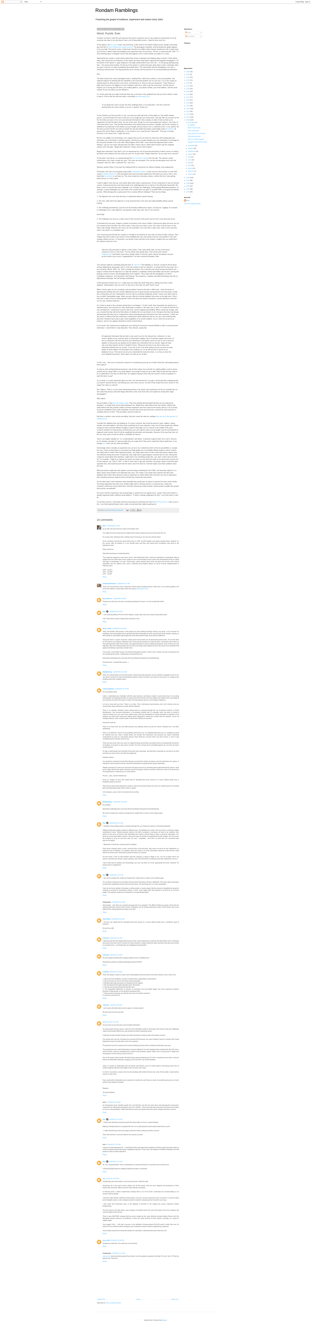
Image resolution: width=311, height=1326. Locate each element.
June (190, 160)
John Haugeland (108, 689)
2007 (188, 180)
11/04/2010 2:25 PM (114, 1144)
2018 (188, 94)
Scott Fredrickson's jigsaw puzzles (120, 47)
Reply (105, 577)
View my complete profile (192, 204)
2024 (188, 77)
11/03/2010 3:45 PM (114, 1102)
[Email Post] (127, 510)
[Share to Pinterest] (140, 510)
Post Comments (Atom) (113, 1303)
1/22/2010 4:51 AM (116, 938)
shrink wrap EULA (143, 96)
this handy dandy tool (108, 174)
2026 (188, 72)
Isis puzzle (114, 45)
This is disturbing (193, 131)
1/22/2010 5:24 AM (116, 955)
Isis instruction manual (140, 158)
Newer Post (101, 1299)
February (191, 171)
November (191, 145)
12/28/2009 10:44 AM (122, 689)
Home (138, 1299)
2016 (188, 100)
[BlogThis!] (133, 510)
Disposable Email (142, 589)
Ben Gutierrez (107, 598)
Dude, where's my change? (197, 133)
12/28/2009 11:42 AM (116, 823)
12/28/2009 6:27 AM (113, 526)
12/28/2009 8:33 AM (119, 598)
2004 (188, 189)
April (189, 165)
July (189, 157)
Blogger (164, 1320)
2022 (188, 83)
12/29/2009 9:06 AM (118, 919)
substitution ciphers (139, 172)
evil (104, 443)
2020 (188, 89)
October (191, 148)
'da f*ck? (137, 265)
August (190, 154)
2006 (188, 183)
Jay (104, 1022)
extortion (171, 129)
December (191, 122)
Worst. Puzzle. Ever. (194, 128)
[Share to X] (136, 510)
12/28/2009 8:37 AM (115, 611)
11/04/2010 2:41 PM (115, 1161)
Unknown (106, 938)
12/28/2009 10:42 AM (120, 672)
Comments (190, 36)
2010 (188, 117)
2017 (188, 97)
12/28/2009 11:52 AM (116, 875)
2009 (188, 120)
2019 (188, 91)
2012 (188, 111)
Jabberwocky (107, 254)
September (192, 151)
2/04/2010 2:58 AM (116, 972)
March (190, 168)
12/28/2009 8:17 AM (123, 583)
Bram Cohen (107, 628)
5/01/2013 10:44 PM (117, 1240)
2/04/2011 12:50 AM (112, 1178)
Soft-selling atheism (194, 136)
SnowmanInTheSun (109, 583)
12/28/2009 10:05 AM (119, 628)
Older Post (174, 1299)
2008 (188, 177)
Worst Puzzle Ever (160, 502)
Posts (189, 32)
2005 (188, 186)
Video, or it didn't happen (196, 139)
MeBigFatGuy (107, 672)
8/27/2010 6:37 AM (112, 1022)
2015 (188, 103)
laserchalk (106, 1240)
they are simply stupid (120, 403)
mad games (106, 1256)
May (189, 163)
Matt (104, 526)
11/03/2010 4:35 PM (115, 1119)
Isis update (191, 125)
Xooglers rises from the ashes (197, 142)
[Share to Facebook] (138, 510)
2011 (188, 114)
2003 (188, 192)
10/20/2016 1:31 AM (118, 1253)
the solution (108, 176)
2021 (188, 86)
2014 (188, 106)
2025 (188, 74)
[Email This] (131, 510)
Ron (104, 611)
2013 (188, 108)
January (191, 174)
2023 (188, 80)
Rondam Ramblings (116, 10)
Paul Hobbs (107, 919)
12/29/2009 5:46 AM (118, 902)
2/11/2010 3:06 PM (116, 1005)
